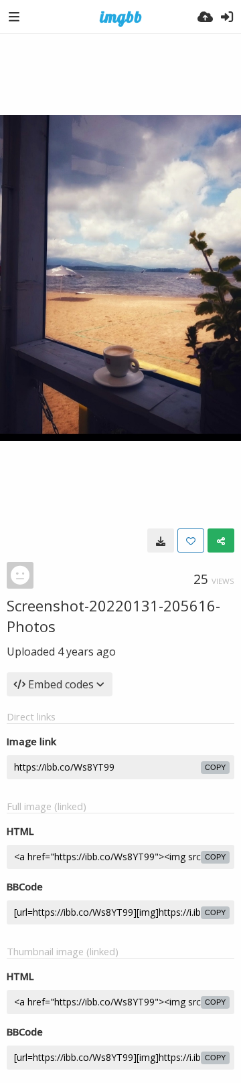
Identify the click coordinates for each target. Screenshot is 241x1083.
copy (215, 767)
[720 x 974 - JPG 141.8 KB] (160, 540)
